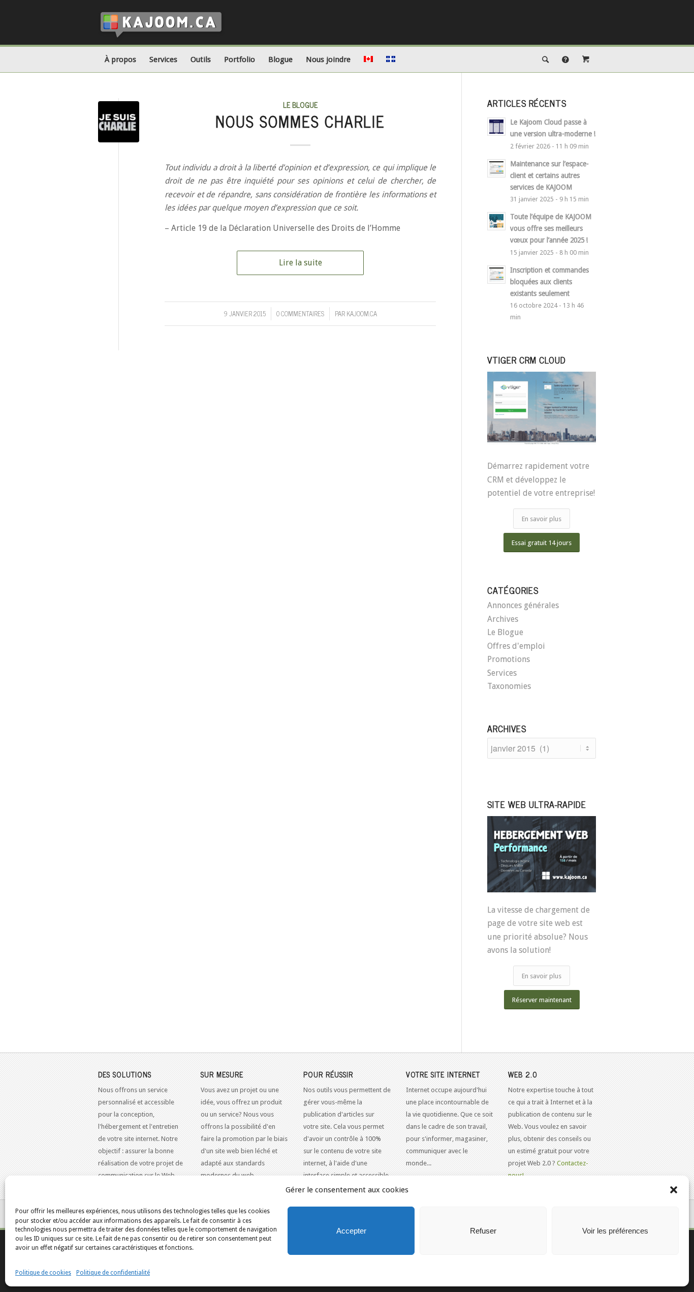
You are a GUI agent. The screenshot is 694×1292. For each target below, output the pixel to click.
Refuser (483, 1230)
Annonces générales (523, 605)
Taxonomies (509, 686)
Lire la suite (300, 262)
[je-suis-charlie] (118, 121)
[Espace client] (586, 59)
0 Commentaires (300, 313)
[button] (674, 1190)
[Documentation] (565, 59)
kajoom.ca (361, 313)
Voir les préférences (615, 1230)
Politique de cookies (43, 1272)
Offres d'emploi (516, 646)
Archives (502, 619)
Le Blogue (300, 105)
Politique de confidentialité (113, 1272)
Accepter (351, 1230)
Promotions (508, 659)
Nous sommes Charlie (300, 121)
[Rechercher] (545, 59)
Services (502, 673)
